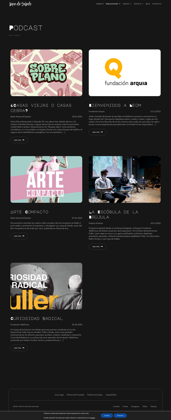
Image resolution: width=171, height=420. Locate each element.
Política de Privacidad (75, 394)
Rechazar (120, 415)
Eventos (137, 4)
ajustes (92, 418)
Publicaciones (112, 4)
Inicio (10, 35)
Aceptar (106, 415)
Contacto (156, 4)
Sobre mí (99, 4)
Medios (126, 4)
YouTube (116, 406)
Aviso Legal (59, 394)
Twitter (125, 406)
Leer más (18, 140)
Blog (148, 4)
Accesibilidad (111, 394)
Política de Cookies (94, 394)
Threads (153, 406)
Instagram (135, 406)
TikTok (144, 406)
